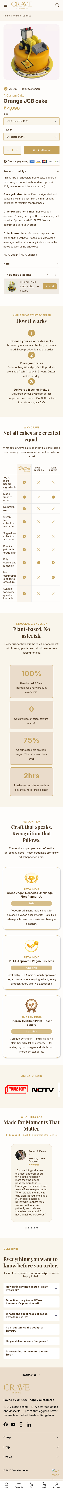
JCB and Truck (28, 282)
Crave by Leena (20, 1470)
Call (44, 1487)
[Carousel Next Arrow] (57, 1183)
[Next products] (55, 274)
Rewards (19, 1487)
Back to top (29, 1374)
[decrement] (8, 150)
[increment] (17, 150)
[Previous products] (48, 274)
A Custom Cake (14, 95)
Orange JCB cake (22, 16)
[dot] (26, 1227)
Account (56, 1487)
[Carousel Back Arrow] (6, 1183)
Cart (31, 1487)
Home (7, 16)
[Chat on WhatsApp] (56, 1473)
